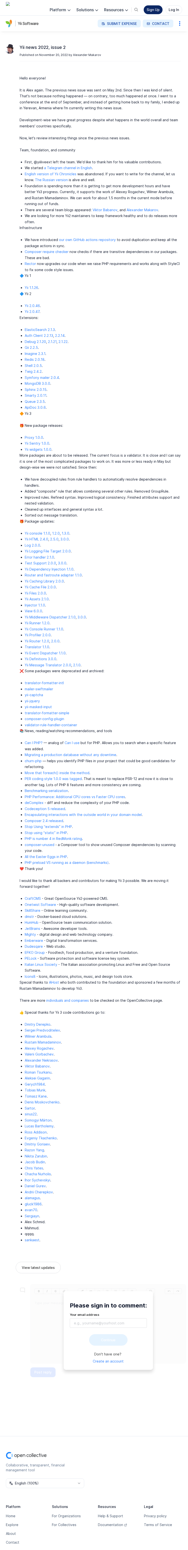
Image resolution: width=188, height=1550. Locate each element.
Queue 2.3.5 (35, 401)
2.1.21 (52, 342)
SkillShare (32, 910)
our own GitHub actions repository (87, 240)
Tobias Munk (35, 1090)
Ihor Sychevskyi (37, 1180)
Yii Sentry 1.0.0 (37, 443)
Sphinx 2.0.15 (36, 389)
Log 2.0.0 (32, 545)
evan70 (31, 1210)
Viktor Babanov (105, 210)
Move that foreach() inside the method (57, 773)
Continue (108, 1340)
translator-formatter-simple (47, 713)
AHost (54, 982)
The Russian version (51, 180)
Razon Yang (34, 1150)
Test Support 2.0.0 (40, 563)
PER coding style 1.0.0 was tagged (53, 779)
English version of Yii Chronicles (50, 174)
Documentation (110, 1525)
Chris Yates (34, 1168)
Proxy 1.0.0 (34, 437)
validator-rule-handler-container (51, 725)
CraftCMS (33, 898)
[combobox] (45, 1483)
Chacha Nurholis (38, 1174)
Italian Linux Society (41, 964)
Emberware (34, 940)
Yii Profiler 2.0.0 (38, 635)
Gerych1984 (35, 1084)
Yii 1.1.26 (31, 288)
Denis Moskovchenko (42, 1102)
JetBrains (32, 928)
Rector (30, 264)
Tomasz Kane (36, 1096)
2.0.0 (55, 641)
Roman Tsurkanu (38, 1072)
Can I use (72, 743)
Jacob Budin (35, 1162)
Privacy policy (155, 1516)
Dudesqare (34, 946)
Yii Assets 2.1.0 (37, 599)
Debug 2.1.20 (35, 342)
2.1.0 (77, 665)
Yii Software (28, 23)
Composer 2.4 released (44, 821)
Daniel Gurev (35, 1186)
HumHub (31, 922)
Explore (12, 1525)
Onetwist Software (40, 904)
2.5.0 (54, 539)
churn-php (33, 761)
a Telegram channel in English (68, 168)
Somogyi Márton (38, 1120)
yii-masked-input (38, 707)
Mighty (30, 934)
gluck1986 (33, 1204)
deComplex (34, 803)
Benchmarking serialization (46, 791)
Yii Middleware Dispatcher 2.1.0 (50, 617)
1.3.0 (65, 533)
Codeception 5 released (45, 809)
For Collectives (64, 1525)
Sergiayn (32, 1216)
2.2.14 (60, 335)
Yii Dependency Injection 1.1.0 (49, 569)
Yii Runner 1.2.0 (37, 623)
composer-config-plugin (44, 719)
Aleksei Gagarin (37, 1078)
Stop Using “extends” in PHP (48, 826)
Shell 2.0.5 (33, 365)
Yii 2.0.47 (32, 311)
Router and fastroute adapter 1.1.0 (53, 575)
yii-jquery (32, 701)
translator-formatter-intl (44, 683)
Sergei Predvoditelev (42, 1030)
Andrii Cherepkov (39, 1192)
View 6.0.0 (33, 611)
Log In (174, 10)
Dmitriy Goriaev (37, 1144)
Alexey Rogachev (39, 1048)
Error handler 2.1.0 (39, 557)
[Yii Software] (10, 23)
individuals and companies (67, 1000)
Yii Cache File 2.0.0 (40, 587)
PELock (30, 958)
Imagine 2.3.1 (35, 354)
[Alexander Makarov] (10, 49)
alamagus (32, 1198)
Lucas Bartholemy (39, 1126)
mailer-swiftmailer (39, 689)
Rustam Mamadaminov (43, 1042)
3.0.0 (64, 539)
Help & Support (110, 1516)
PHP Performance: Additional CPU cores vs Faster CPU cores (75, 797)
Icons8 (30, 976)
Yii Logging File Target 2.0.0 (48, 551)
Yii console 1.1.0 (37, 533)
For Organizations (66, 1516)
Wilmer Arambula (38, 1036)
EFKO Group (35, 952)
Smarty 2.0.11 (35, 395)
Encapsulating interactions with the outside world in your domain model (83, 815)
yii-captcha (34, 695)
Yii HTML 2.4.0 (36, 539)
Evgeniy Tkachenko (41, 1138)
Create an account (108, 1361)
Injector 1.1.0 (35, 605)
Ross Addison (36, 1132)
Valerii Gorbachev (39, 1054)
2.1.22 (63, 342)
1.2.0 (56, 533)
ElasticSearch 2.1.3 (40, 330)
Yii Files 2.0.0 (35, 593)
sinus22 (31, 1114)
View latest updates (38, 1267)
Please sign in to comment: (108, 1305)
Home (10, 1516)
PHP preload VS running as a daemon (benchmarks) (67, 862)
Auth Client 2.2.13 (39, 335)
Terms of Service (158, 1525)
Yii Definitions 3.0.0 (40, 659)
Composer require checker (47, 252)
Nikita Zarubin (36, 1156)
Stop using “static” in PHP (46, 833)
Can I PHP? (34, 743)
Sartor (30, 1108)
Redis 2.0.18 (35, 359)
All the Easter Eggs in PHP (46, 857)
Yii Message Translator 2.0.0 (48, 665)
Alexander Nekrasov (41, 1060)
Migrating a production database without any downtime (70, 755)
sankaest (32, 1240)
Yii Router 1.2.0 (37, 641)
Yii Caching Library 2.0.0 (44, 581)
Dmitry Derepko (37, 1024)
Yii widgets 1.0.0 (38, 449)
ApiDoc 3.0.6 (35, 407)
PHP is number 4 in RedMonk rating (53, 838)
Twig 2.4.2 (33, 371)
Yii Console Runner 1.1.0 (44, 629)
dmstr (29, 916)
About (11, 1533)
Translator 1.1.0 (37, 647)
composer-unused (39, 845)
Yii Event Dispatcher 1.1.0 (45, 653)
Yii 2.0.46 (32, 306)
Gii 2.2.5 (31, 347)
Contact (12, 1542)
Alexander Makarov (87, 55)
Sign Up (153, 10)
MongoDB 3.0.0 (37, 383)
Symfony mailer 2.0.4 (42, 377)
